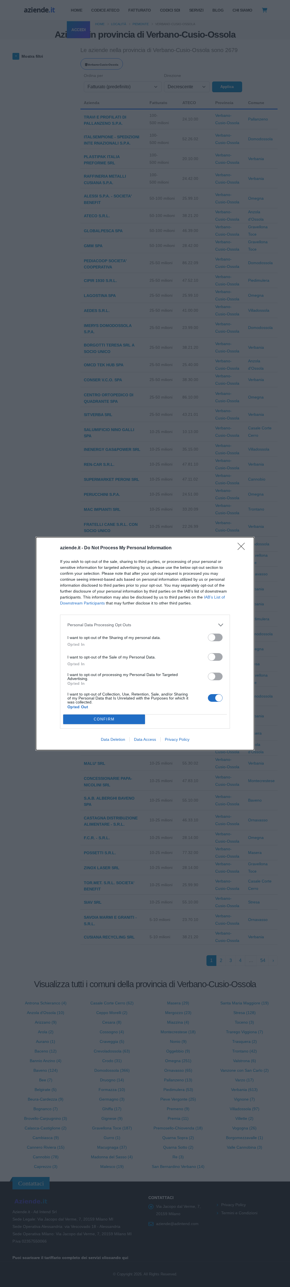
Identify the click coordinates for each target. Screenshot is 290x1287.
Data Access (145, 739)
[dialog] (145, 643)
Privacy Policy (177, 739)
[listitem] (145, 625)
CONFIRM (104, 719)
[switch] (215, 637)
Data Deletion (113, 739)
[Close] (243, 548)
